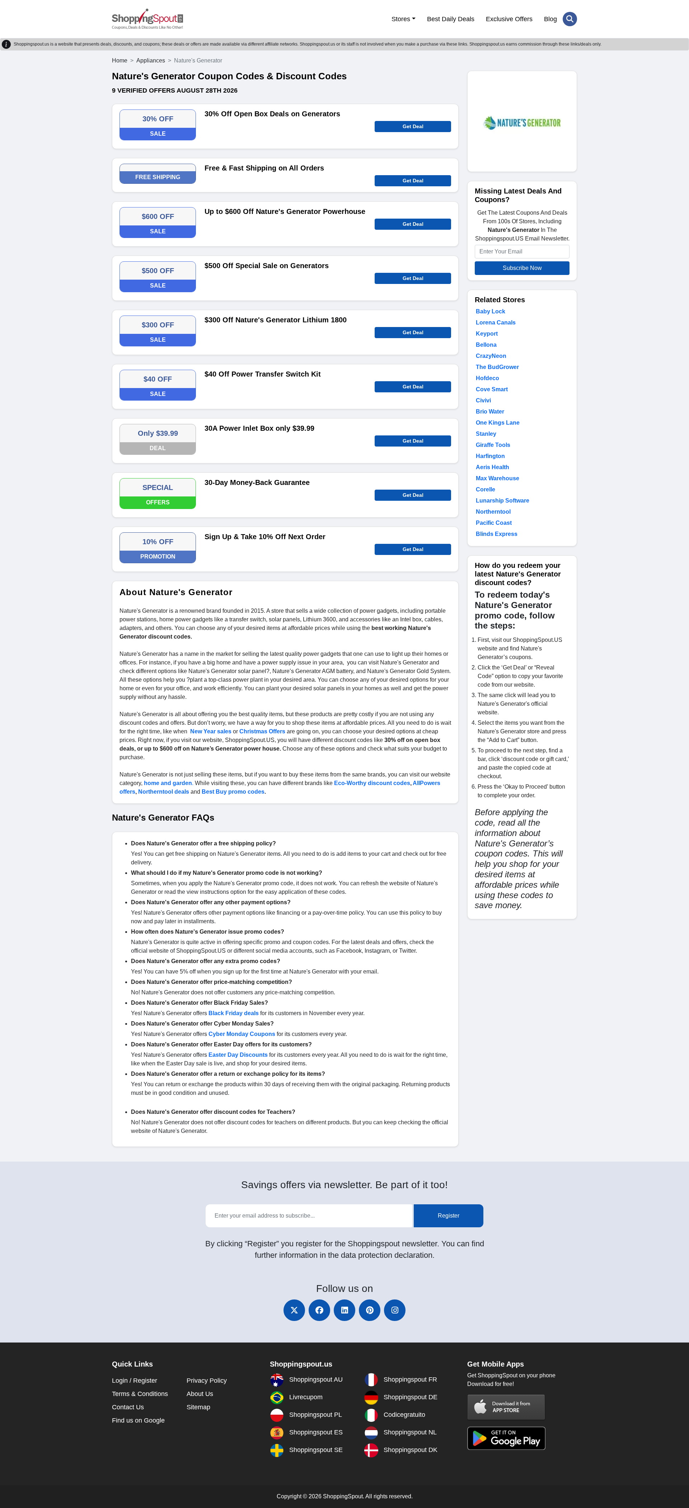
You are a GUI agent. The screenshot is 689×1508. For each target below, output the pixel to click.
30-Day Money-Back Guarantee (257, 482)
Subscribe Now (522, 268)
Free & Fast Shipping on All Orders (264, 168)
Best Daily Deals (450, 19)
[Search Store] (570, 19)
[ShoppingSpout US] (147, 19)
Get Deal (413, 126)
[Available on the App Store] (506, 1407)
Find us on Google (138, 1420)
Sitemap (198, 1407)
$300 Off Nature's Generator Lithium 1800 (276, 320)
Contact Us (128, 1407)
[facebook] (319, 1310)
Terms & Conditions (140, 1393)
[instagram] (395, 1310)
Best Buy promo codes (233, 792)
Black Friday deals (233, 1013)
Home (119, 60)
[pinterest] (369, 1310)
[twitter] (294, 1310)
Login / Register (134, 1380)
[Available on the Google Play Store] (506, 1438)
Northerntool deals (163, 792)
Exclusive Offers (509, 19)
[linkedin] (344, 1310)
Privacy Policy (207, 1380)
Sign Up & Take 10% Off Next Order (265, 537)
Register (448, 1216)
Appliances (150, 60)
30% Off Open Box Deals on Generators (272, 114)
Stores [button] (401, 19)
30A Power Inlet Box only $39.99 (259, 428)
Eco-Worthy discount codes (372, 783)
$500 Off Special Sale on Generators (267, 266)
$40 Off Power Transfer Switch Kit (263, 374)
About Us (200, 1393)
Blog (550, 19)
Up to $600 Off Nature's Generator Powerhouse (285, 211)
